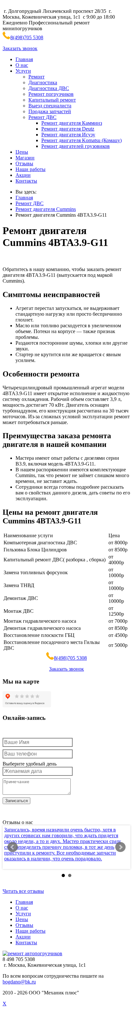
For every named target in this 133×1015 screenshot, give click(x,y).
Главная (24, 59)
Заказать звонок (20, 48)
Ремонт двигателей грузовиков (75, 146)
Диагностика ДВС (48, 88)
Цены (21, 152)
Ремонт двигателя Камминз (71, 123)
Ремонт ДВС (42, 117)
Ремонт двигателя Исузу (68, 134)
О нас (21, 65)
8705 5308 (26, 37)
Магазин (25, 157)
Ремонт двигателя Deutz (67, 128)
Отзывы (24, 163)
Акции (23, 175)
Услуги (23, 71)
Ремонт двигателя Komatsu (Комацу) (81, 140)
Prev (12, 847)
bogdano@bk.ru (19, 981)
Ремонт (36, 76)
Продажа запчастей (49, 111)
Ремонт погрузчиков (51, 94)
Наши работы (30, 169)
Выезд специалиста (49, 105)
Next (120, 847)
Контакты (26, 181)
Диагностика (42, 82)
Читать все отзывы (23, 891)
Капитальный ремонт (52, 100)
